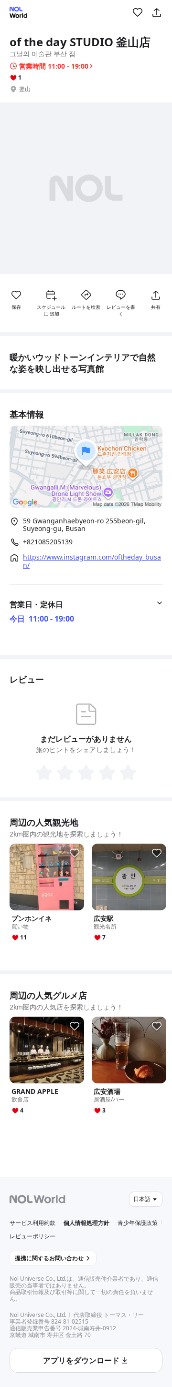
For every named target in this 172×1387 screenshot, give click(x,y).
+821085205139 (48, 542)
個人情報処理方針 (86, 1223)
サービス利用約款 (32, 1223)
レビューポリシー (32, 1236)
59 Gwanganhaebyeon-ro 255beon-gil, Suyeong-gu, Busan (84, 524)
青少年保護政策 (138, 1223)
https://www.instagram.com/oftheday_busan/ (92, 561)
